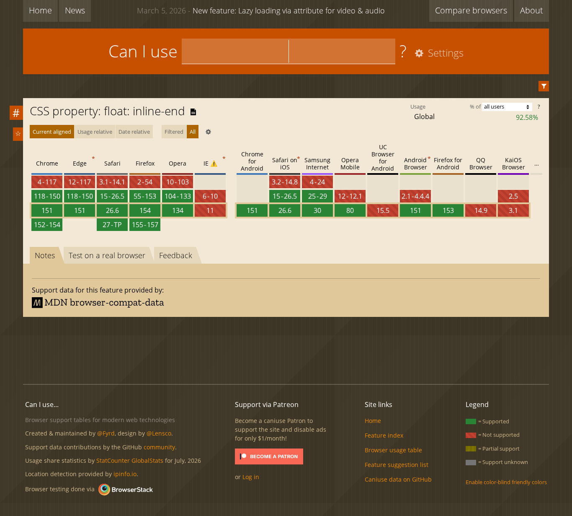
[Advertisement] (286, 349)
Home (40, 10)
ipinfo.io (125, 474)
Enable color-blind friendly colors (506, 482)
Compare (471, 10)
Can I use (143, 50)
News (75, 10)
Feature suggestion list (396, 465)
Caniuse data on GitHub (398, 479)
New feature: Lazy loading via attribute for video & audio (261, 10)
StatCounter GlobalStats (129, 460)
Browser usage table (393, 450)
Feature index (384, 435)
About (531, 10)
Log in (250, 477)
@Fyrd (106, 433)
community (159, 447)
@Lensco (159, 433)
